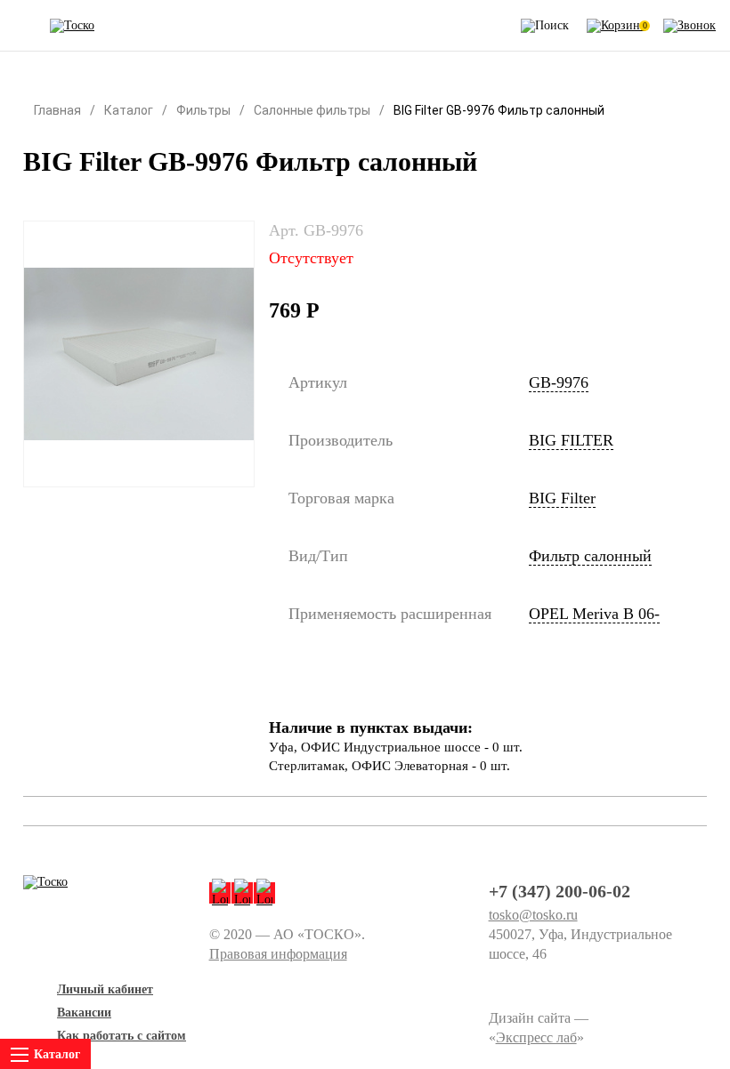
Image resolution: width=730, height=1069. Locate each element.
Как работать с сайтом (121, 1035)
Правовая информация (278, 953)
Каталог (128, 110)
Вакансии (84, 1012)
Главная (57, 110)
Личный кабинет (105, 989)
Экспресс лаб (536, 1037)
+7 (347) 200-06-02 (559, 891)
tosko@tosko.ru (533, 914)
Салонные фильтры (312, 110)
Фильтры (203, 110)
